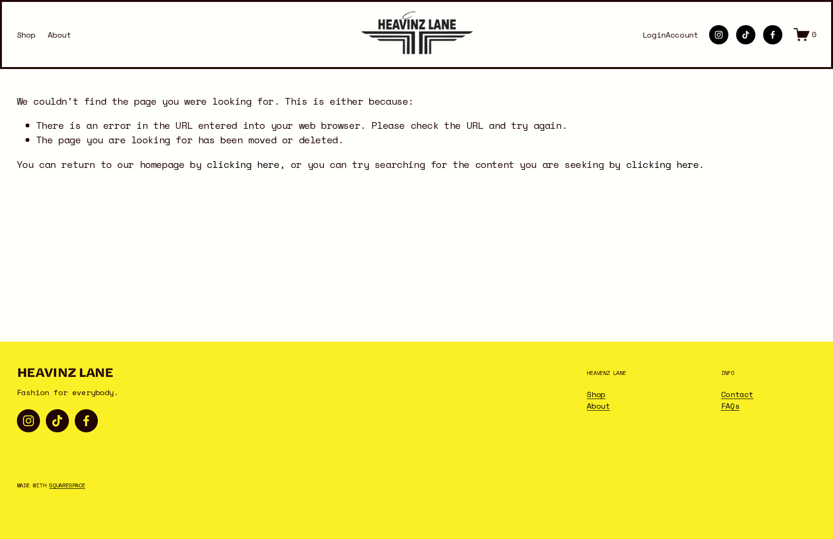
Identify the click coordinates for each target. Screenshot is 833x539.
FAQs (730, 406)
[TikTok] (745, 34)
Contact (737, 394)
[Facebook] (772, 34)
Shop (26, 35)
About (59, 35)
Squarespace (67, 485)
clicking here (243, 164)
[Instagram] (718, 34)
